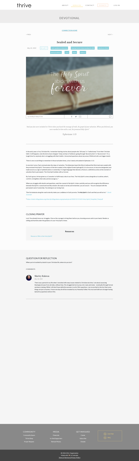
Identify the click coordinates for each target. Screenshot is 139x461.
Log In (117, 5)
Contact (89, 5)
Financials (56, 435)
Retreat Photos (56, 441)
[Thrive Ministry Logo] (24, 5)
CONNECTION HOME (69, 30)
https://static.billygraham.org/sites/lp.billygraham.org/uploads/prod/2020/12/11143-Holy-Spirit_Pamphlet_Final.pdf (65, 199)
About (65, 5)
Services (77, 5)
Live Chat (110, 434)
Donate (103, 5)
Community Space (29, 435)
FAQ (109, 437)
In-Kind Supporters (56, 438)
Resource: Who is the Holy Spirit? (41, 236)
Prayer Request (29, 441)
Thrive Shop (29, 438)
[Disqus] (69, 327)
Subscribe (83, 438)
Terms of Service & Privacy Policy (69, 457)
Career (83, 435)
